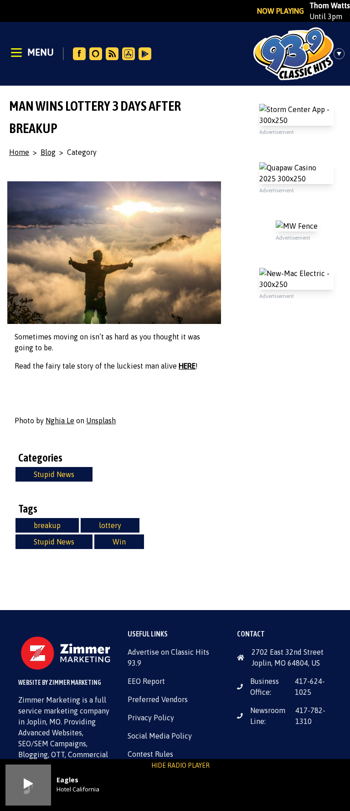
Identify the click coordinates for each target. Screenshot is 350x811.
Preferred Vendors (158, 699)
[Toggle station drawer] (342, 53)
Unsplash (101, 420)
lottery (110, 525)
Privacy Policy (151, 717)
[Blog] (112, 53)
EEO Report (146, 681)
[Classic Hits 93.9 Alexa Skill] (96, 53)
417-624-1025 (310, 686)
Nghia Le (60, 420)
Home (19, 152)
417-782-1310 (310, 715)
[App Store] (128, 53)
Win (119, 542)
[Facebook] (79, 53)
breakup (47, 525)
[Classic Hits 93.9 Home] (293, 53)
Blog (48, 152)
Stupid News (54, 474)
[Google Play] (145, 53)
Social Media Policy (160, 736)
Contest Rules (150, 754)
